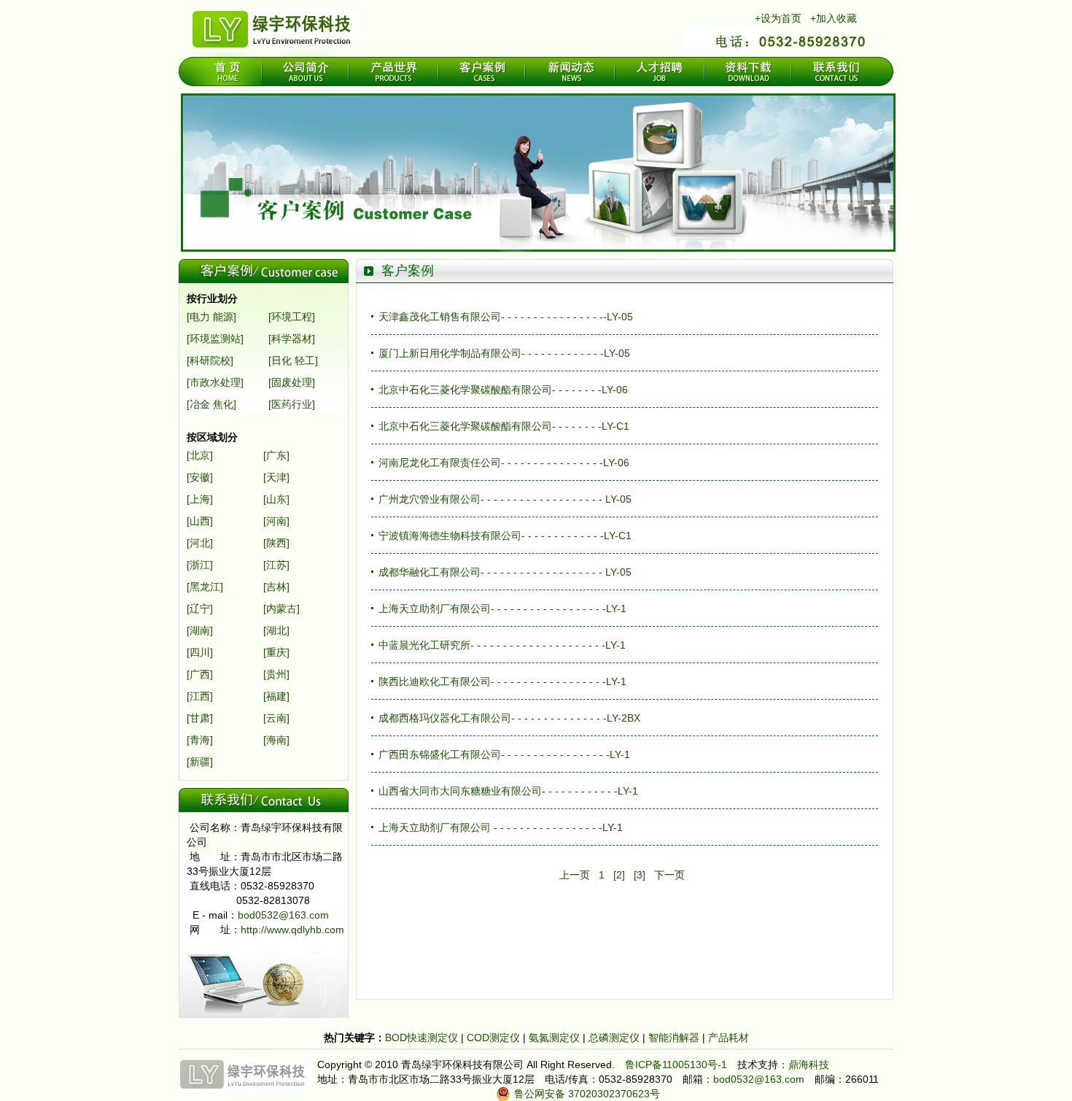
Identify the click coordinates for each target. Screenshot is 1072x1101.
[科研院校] (210, 360)
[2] (619, 875)
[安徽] (200, 477)
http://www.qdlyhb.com (292, 929)
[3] (639, 875)
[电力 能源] (211, 316)
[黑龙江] (205, 586)
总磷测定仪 (615, 1037)
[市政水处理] (215, 382)
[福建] (276, 696)
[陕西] (276, 543)
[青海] (200, 740)
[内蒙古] (281, 608)
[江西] (200, 696)
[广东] (276, 455)
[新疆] (200, 762)
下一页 (669, 875)
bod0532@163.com (283, 915)
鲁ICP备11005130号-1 (676, 1064)
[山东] (276, 499)
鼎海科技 (808, 1064)
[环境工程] (291, 316)
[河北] (200, 543)
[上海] (200, 499)
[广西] (200, 674)
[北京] (200, 455)
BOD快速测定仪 (423, 1037)
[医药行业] (291, 404)
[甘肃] (200, 718)
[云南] (276, 718)
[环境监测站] (215, 338)
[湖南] (200, 630)
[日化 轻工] (293, 360)
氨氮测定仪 (556, 1037)
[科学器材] (291, 338)
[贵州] (276, 674)
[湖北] (276, 630)
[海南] (276, 740)
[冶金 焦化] (211, 404)
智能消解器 (675, 1037)
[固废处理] (291, 382)
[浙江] (200, 565)
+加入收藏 (833, 18)
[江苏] (276, 565)
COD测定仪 (493, 1037)
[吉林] (276, 586)
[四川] (200, 652)
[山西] (200, 521)
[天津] (276, 477)
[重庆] (276, 652)
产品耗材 (728, 1037)
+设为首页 (778, 18)
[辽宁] (200, 608)
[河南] (276, 521)
